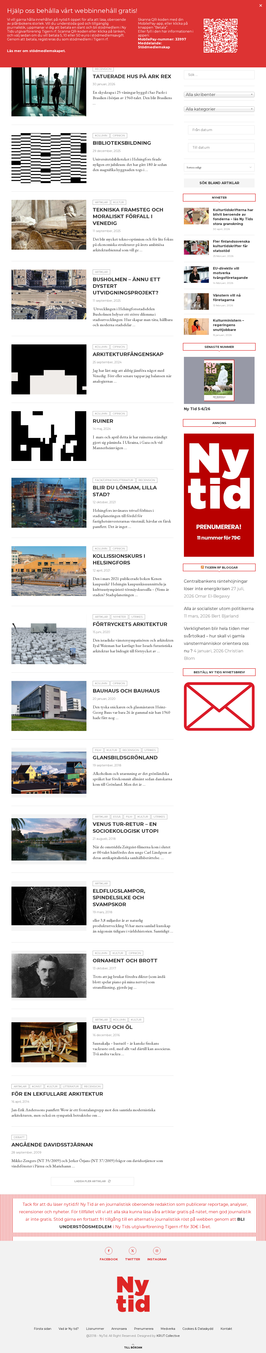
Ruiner (103, 421)
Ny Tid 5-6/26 (197, 409)
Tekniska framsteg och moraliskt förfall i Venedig (128, 216)
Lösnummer (95, 1329)
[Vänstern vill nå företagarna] (196, 301)
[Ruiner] (48, 436)
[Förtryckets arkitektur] (48, 639)
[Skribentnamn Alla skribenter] (219, 94)
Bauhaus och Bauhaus (126, 691)
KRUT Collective (168, 1336)
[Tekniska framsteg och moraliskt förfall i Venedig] (48, 225)
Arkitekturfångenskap (128, 354)
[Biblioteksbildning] (48, 158)
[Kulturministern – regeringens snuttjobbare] (196, 326)
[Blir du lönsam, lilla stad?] (48, 503)
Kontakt (226, 1329)
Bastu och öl (113, 1027)
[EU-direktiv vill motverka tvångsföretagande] (196, 274)
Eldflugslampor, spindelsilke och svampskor (119, 897)
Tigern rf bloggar (221, 567)
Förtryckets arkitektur (130, 624)
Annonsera (119, 1329)
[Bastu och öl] (48, 1042)
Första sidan (42, 1329)
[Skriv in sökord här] (219, 74)
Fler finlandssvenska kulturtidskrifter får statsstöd (231, 246)
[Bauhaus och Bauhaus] (48, 706)
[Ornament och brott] (48, 975)
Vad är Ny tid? (69, 1329)
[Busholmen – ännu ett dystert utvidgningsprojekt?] (48, 294)
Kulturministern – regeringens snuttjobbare (228, 325)
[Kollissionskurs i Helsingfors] (48, 571)
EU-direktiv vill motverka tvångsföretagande (231, 273)
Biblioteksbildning (122, 143)
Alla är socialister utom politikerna (219, 608)
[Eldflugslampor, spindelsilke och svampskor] (48, 906)
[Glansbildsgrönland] (48, 772)
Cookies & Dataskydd (197, 1329)
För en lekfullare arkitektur (57, 1094)
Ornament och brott (125, 961)
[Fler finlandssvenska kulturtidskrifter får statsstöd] (196, 247)
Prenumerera (143, 1329)
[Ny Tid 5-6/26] (219, 380)
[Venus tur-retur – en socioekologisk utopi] (48, 839)
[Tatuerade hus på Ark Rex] (48, 91)
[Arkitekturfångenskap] (48, 369)
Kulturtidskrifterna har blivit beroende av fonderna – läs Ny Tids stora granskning (233, 217)
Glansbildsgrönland (125, 758)
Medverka (168, 1329)
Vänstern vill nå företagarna (227, 297)
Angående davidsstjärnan (52, 1145)
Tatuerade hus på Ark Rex (133, 76)
